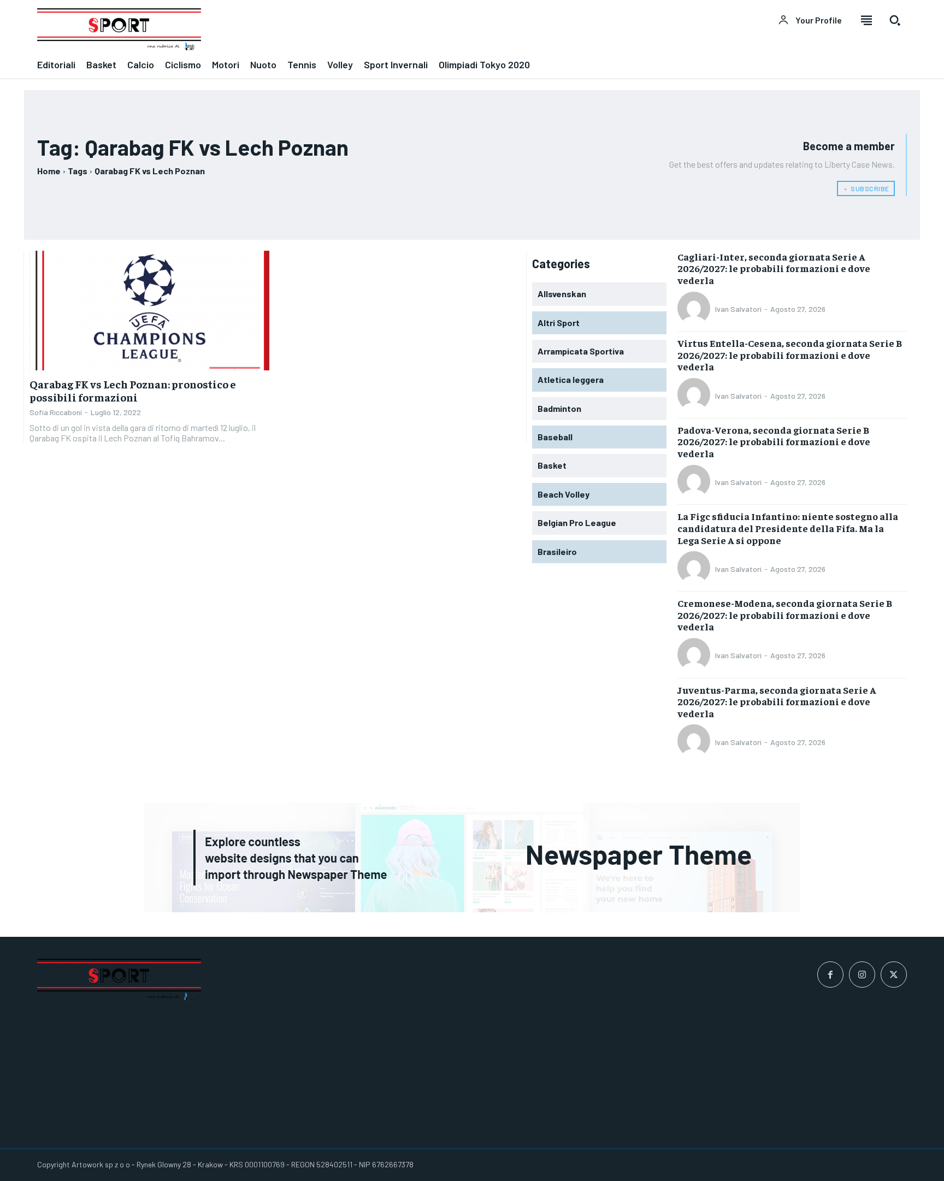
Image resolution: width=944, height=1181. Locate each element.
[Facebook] (830, 974)
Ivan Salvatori (738, 309)
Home (49, 171)
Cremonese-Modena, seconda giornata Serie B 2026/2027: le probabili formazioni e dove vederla (784, 615)
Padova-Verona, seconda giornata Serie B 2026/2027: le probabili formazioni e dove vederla (773, 441)
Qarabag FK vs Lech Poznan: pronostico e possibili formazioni (133, 390)
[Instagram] (862, 974)
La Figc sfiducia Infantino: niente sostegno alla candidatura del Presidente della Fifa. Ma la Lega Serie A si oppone (787, 528)
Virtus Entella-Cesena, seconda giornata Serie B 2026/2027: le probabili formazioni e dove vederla (789, 354)
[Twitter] (894, 974)
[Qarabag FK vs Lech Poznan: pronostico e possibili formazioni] (149, 311)
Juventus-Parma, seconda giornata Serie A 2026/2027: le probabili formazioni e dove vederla (776, 701)
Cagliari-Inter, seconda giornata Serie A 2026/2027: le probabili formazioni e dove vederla (773, 268)
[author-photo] (695, 309)
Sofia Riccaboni (56, 412)
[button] (895, 20)
